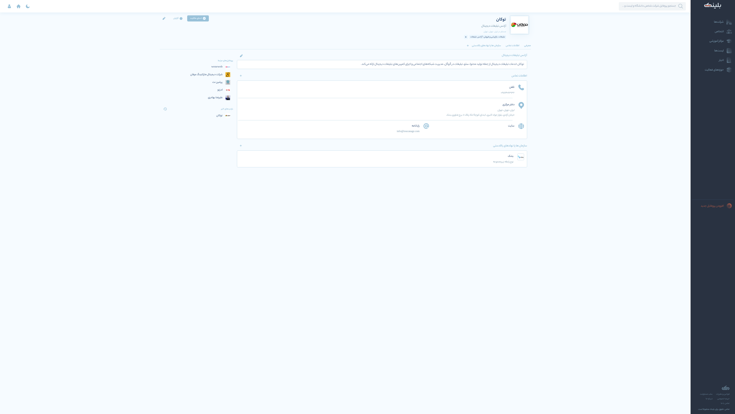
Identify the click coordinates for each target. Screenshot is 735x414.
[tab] (527, 45)
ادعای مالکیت (196, 18)
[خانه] (18, 6)
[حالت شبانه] (27, 6)
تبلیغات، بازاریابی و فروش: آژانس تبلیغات (487, 37)
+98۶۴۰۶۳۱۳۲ (507, 93)
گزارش (176, 18)
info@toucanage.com (408, 132)
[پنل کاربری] (9, 6)
